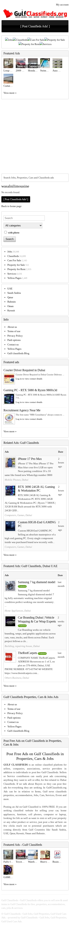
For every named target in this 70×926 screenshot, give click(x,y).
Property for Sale (56, 39)
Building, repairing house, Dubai (22, 646)
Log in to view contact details (29, 378)
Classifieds (21, 39)
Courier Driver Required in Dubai (24, 370)
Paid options (14, 340)
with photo (13, 232)
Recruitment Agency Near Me (22, 410)
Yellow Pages (14, 278)
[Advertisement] (35, 136)
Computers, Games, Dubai (18, 515)
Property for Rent (31, 44)
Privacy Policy (15, 335)
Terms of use (13, 331)
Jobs (10, 39)
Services (47, 44)
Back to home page (11, 206)
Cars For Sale (37, 39)
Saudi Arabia (14, 292)
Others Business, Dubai (17, 677)
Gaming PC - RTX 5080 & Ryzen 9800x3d (30, 390)
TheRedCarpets (27, 653)
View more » (10, 92)
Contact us (13, 344)
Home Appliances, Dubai (18, 610)
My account (62, 4)
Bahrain (11, 301)
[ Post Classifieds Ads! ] (35, 26)
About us (12, 326)
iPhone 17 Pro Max (30, 458)
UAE (9, 288)
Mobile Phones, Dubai (16, 479)
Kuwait (11, 310)
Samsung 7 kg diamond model (36, 582)
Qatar (10, 297)
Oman (10, 306)
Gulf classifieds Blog (18, 353)
